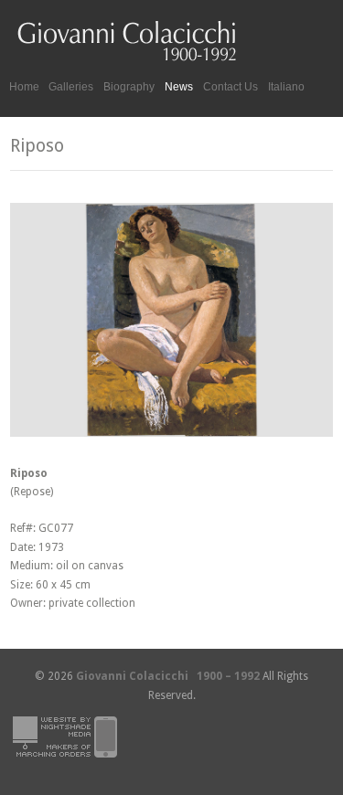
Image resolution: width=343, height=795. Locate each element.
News (179, 86)
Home (24, 86)
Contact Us (230, 86)
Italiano (286, 86)
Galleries (70, 84)
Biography (129, 86)
